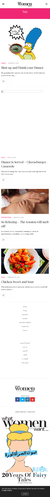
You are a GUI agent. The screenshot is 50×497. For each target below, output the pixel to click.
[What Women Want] (25, 4)
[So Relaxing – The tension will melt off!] (25, 201)
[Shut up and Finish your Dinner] (25, 42)
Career (25, 330)
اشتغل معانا (25, 363)
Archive (25, 318)
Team (25, 310)
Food (3, 157)
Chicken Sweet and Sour (17, 282)
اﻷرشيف (25, 351)
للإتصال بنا (25, 359)
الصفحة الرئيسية (25, 343)
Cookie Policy (7, 490)
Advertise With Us (25, 322)
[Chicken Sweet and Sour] (25, 261)
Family (3, 63)
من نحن (25, 347)
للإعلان (25, 355)
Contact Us (25, 326)
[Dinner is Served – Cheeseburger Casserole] (25, 122)
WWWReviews (6, 217)
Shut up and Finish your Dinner (22, 68)
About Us (25, 314)
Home (25, 307)
